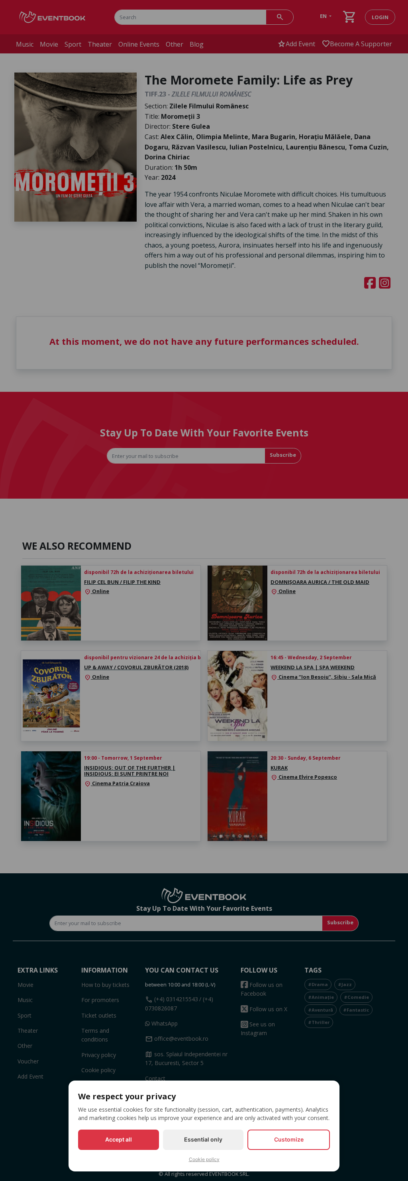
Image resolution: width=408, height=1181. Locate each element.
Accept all (118, 1139)
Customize (289, 1139)
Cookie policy (204, 1159)
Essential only (203, 1139)
